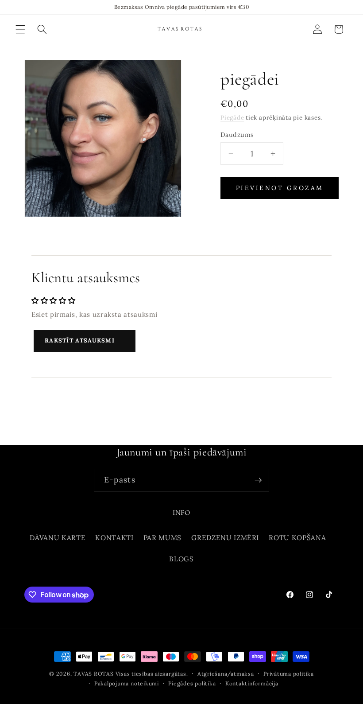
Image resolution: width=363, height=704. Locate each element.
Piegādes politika (192, 683)
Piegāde (232, 117)
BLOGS (181, 559)
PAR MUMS (162, 537)
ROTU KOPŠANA (297, 537)
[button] (20, 29)
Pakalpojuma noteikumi (126, 683)
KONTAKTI (114, 537)
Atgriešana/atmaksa (225, 673)
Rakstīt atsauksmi (80, 340)
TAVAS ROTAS (93, 673)
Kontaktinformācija (251, 683)
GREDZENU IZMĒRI (225, 537)
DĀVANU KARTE (57, 537)
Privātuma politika (288, 673)
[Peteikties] (258, 480)
